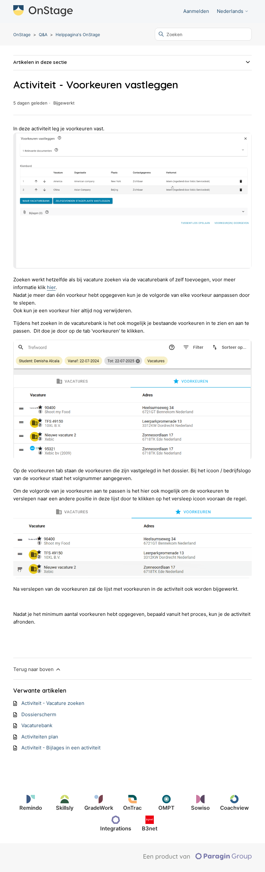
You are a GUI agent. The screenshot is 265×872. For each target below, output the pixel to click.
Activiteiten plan (39, 737)
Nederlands (231, 11)
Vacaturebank (36, 725)
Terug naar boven (34, 669)
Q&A (43, 34)
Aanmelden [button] (196, 11)
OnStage (22, 34)
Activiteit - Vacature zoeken (52, 703)
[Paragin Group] (197, 858)
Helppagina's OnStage (78, 34)
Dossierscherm (38, 714)
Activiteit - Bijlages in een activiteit (61, 748)
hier (51, 287)
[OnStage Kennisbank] (43, 11)
